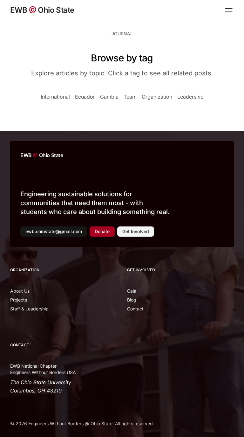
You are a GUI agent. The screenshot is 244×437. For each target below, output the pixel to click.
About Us (20, 291)
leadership (190, 97)
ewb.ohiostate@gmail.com (53, 231)
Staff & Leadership (29, 308)
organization (157, 97)
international (55, 97)
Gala (131, 291)
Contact (135, 308)
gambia (109, 97)
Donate (102, 231)
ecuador (85, 97)
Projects (18, 299)
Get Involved (135, 231)
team (130, 97)
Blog (131, 299)
